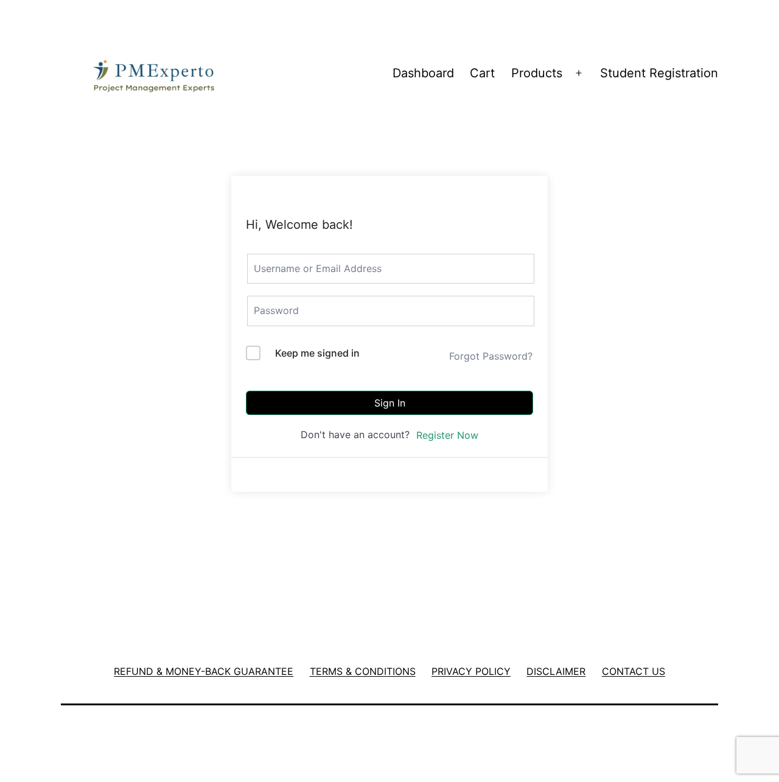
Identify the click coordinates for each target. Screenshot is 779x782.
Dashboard (423, 73)
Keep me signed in (317, 353)
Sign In (389, 403)
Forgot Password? (491, 356)
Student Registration (659, 73)
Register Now (447, 435)
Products (536, 73)
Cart (482, 73)
